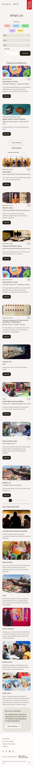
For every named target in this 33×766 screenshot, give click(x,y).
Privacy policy (6, 739)
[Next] (25, 500)
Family (12, 31)
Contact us (5, 747)
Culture (7, 26)
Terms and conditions (8, 741)
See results (25, 53)
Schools (20, 31)
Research (25, 26)
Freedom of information (8, 744)
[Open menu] (29, 762)
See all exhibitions (16, 143)
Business (16, 26)
